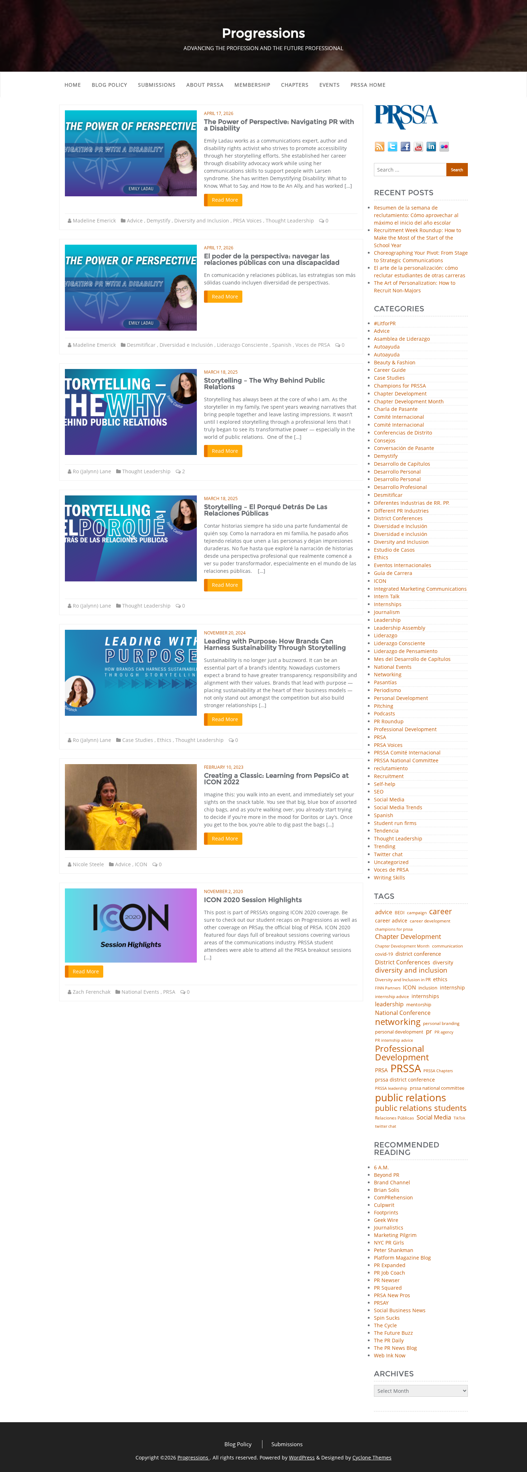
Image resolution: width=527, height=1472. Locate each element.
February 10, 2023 (223, 767)
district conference (418, 953)
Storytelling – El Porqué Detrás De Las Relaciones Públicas (265, 510)
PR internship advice (394, 1040)
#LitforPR (385, 324)
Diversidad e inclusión (400, 534)
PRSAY (381, 1302)
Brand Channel (392, 1182)
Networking (388, 675)
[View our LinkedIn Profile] (431, 145)
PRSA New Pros (392, 1295)
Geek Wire (386, 1220)
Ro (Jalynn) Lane (92, 471)
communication (447, 946)
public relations (410, 1097)
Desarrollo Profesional (400, 487)
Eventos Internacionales (402, 565)
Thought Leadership (290, 220)
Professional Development (405, 730)
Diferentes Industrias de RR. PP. (412, 503)
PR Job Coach (389, 1272)
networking (398, 1021)
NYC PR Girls (389, 1242)
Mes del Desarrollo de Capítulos (412, 659)
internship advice (392, 996)
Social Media (389, 800)
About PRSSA (205, 84)
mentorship (418, 1004)
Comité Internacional (399, 417)
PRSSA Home (368, 84)
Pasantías (385, 683)
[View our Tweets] (392, 145)
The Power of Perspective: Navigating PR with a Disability (279, 125)
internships (425, 996)
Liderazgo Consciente (242, 344)
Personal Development (401, 698)
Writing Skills (389, 878)
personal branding (441, 1023)
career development (430, 921)
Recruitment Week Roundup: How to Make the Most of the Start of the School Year (417, 238)
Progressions (193, 1457)
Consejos (384, 441)
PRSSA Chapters (438, 1071)
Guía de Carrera (393, 573)
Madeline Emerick (94, 220)
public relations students (421, 1108)
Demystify (158, 220)
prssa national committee (437, 1088)
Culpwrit (384, 1205)
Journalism (387, 612)
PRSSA (405, 1068)
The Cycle (385, 1325)
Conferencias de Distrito (403, 433)
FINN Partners (387, 988)
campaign (417, 913)
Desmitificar (141, 344)
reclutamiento (391, 769)
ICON (141, 864)
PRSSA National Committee (406, 761)
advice (383, 912)
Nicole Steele (88, 864)
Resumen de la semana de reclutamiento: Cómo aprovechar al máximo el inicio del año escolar (416, 215)
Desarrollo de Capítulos (402, 464)
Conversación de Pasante (404, 448)
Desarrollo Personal (397, 472)
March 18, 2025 (221, 372)
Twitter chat (388, 855)
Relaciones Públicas (394, 1118)
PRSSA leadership (391, 1088)
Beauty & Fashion (395, 363)
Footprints (386, 1212)
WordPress (302, 1457)
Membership (252, 84)
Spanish (281, 344)
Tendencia (386, 831)
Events (329, 84)
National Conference (403, 1013)
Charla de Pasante (396, 409)
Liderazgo (385, 636)
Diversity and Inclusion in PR (403, 980)
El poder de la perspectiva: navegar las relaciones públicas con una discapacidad (272, 259)
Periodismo (387, 690)
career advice (391, 920)
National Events (140, 991)
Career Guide (390, 370)
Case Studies (137, 740)
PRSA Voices (247, 220)
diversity (443, 962)
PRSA (169, 991)
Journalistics (388, 1227)
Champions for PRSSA (400, 386)
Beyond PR (386, 1174)
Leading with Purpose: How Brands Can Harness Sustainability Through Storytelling (275, 644)
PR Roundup (389, 722)
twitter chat (385, 1126)
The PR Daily (389, 1340)
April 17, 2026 (218, 113)
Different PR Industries (401, 511)
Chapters (295, 84)
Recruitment (389, 776)
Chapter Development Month (409, 402)
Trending (384, 847)
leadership (389, 1004)
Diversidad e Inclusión (186, 344)
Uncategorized (391, 862)
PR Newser (387, 1280)
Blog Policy (109, 84)
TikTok (459, 1118)
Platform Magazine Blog (402, 1257)
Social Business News (400, 1310)
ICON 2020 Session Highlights (253, 900)
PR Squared (388, 1287)
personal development (399, 1032)
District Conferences (398, 519)
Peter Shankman (393, 1250)
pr (429, 1031)
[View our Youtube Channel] (418, 145)
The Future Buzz (393, 1332)
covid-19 (384, 954)
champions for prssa (394, 929)
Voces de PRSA (312, 344)
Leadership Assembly (399, 628)
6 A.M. (381, 1167)
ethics (440, 979)
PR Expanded (389, 1265)
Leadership (387, 620)
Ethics (164, 740)
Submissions (157, 84)
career (440, 911)
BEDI (399, 913)
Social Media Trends (398, 808)
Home (73, 84)
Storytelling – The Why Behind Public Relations (264, 384)
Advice (135, 220)
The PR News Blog (395, 1347)
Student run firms (395, 823)
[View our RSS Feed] (379, 145)
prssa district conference (405, 1079)
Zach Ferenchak (91, 991)
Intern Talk (386, 597)
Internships (388, 604)
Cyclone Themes (371, 1457)
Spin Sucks (387, 1317)
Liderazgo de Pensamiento (405, 651)
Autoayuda (387, 347)
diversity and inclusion (411, 970)
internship (452, 987)
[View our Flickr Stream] (444, 145)
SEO (379, 792)
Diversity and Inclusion (201, 220)
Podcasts (384, 714)
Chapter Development (400, 394)
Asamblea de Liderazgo (402, 339)
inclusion (427, 988)
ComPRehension (393, 1197)
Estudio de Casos (394, 550)
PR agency (444, 1032)
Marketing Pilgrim (395, 1235)
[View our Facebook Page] (405, 145)
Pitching (383, 706)
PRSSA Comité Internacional (407, 753)
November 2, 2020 (223, 891)
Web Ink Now (389, 1355)
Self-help (384, 784)
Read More (225, 199)
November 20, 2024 (225, 633)
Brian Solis (386, 1189)
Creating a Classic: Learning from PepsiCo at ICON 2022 (276, 779)
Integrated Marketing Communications (420, 589)
